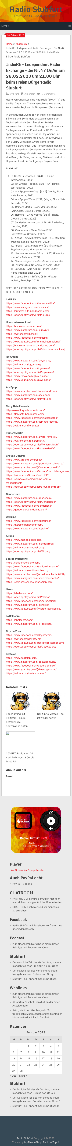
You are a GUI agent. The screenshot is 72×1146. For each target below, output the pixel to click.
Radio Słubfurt (36, 9)
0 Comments (49, 93)
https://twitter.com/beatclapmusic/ (26, 673)
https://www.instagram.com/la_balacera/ (29, 623)
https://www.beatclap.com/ (21, 657)
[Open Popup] (51, 813)
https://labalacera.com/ (19, 593)
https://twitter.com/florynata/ (22, 425)
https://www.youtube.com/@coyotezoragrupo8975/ (36, 642)
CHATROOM (19, 906)
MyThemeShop (33, 1142)
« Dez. (13, 1075)
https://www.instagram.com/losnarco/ (27, 604)
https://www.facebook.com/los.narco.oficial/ (31, 600)
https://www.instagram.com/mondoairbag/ (30, 543)
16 (35, 1058)
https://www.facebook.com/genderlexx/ (29, 505)
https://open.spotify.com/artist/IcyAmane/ (30, 372)
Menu (5, 26)
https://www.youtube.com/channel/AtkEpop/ (31, 391)
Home (9, 43)
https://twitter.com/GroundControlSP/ (27, 475)
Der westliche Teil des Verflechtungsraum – (36, 962)
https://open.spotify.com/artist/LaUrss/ (28, 314)
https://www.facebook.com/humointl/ (27, 337)
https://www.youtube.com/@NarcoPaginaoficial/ (33, 608)
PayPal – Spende (22, 883)
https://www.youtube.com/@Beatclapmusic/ (31, 669)
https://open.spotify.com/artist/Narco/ (28, 596)
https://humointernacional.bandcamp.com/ (30, 345)
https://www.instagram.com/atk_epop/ (28, 394)
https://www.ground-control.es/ (24, 459)
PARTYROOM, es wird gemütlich (30, 898)
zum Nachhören (21, 943)
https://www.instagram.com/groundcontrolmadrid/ (34, 463)
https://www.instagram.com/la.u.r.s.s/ (27, 307)
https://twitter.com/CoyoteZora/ (24, 638)
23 (35, 1064)
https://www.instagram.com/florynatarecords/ (32, 421)
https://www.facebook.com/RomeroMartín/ (30, 448)
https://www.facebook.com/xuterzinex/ (28, 520)
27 (13, 1070)
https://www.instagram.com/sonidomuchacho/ (32, 578)
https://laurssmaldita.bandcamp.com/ (27, 310)
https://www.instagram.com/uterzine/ (27, 528)
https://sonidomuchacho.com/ (23, 562)
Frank (16, 93)
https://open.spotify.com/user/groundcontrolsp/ (33, 486)
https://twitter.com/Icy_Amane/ (23, 364)
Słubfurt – (17, 978)
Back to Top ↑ (51, 1142)
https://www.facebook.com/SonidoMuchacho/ (32, 566)
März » (23, 1075)
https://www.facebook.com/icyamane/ (28, 368)
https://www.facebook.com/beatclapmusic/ (31, 665)
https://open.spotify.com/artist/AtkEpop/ (29, 398)
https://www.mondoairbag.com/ (24, 539)
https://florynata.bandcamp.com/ (25, 413)
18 (50, 1058)
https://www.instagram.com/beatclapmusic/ (31, 661)
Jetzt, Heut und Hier (23, 1010)
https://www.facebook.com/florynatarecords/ (32, 417)
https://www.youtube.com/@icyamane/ (28, 379)
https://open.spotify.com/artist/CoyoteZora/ (31, 646)
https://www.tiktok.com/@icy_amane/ (27, 375)
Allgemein (21, 43)
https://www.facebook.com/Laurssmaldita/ (30, 303)
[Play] (51, 820)
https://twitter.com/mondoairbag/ (25, 547)
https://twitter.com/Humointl (22, 333)
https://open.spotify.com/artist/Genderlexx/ (31, 501)
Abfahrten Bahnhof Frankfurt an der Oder (36, 1002)
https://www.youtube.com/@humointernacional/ (33, 341)
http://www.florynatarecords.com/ (25, 410)
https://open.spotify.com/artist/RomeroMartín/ (32, 444)
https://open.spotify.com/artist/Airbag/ (28, 551)
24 (43, 1064)
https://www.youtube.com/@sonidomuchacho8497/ (35, 574)
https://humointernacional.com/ (24, 326)
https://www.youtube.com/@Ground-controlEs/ (33, 467)
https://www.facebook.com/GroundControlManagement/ (38, 471)
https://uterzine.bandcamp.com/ (24, 524)
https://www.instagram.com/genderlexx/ (29, 497)
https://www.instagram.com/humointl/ (27, 329)
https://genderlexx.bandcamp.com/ (26, 509)
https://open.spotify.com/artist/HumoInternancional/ (35, 349)
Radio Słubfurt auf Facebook (28, 925)
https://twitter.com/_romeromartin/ (25, 440)
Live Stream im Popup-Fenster (27, 870)
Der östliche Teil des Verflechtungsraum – (35, 970)
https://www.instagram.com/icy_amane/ (28, 360)
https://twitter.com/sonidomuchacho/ (27, 570)
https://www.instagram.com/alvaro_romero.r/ (31, 436)
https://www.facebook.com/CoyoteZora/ (29, 634)
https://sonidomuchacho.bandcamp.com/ (29, 581)
